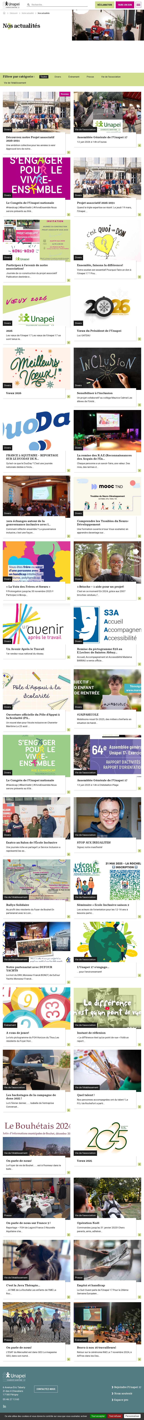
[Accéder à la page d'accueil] (4, 13)
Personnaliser (132, 1416)
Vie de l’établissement (15, 82)
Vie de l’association (111, 76)
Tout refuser (115, 1416)
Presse (90, 76)
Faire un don (125, 4)
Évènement (73, 76)
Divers (58, 76)
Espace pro (121, 1399)
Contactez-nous (46, 1389)
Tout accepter (98, 1416)
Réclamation (104, 4)
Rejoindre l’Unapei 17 (127, 1387)
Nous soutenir (123, 1393)
